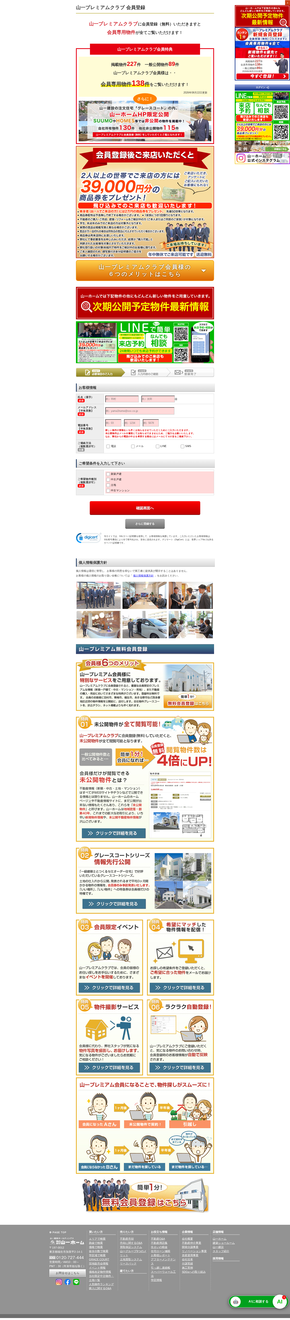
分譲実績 (187, 1263)
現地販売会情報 (98, 1263)
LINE (163, 446)
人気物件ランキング (101, 1284)
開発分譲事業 (190, 1247)
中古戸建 (116, 479)
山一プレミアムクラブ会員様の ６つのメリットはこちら (154, 270)
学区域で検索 (97, 1255)
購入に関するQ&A (100, 1288)
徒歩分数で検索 (98, 1251)
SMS (188, 446)
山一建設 (218, 1247)
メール (140, 446)
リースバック (128, 1263)
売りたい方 (127, 1231)
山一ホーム (219, 1238)
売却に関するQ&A (131, 1242)
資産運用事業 (190, 1255)
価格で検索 (96, 1247)
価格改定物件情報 (100, 1271)
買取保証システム (131, 1247)
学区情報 (156, 1280)
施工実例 (187, 1267)
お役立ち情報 (159, 1231)
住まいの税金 (159, 1247)
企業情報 (187, 1231)
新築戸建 (116, 473)
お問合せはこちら (68, 1273)
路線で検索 (96, 1242)
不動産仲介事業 (191, 1242)
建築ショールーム (224, 1242)
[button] (89, 539)
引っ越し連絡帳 (160, 1267)
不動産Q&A (158, 1238)
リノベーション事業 (194, 1251)
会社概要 (187, 1238)
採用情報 (218, 1258)
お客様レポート (160, 1255)
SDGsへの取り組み (194, 1271)
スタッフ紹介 (221, 1251)
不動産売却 (127, 1238)
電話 (113, 446)
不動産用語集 (159, 1242)
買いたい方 (96, 1231)
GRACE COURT (99, 1259)
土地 (113, 484)
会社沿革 (187, 1259)
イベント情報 (97, 1267)
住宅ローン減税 (160, 1251)
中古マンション (120, 490)
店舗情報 (218, 1231)
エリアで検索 (97, 1238)
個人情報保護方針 (143, 575)
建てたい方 (127, 1270)
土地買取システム (131, 1259)
